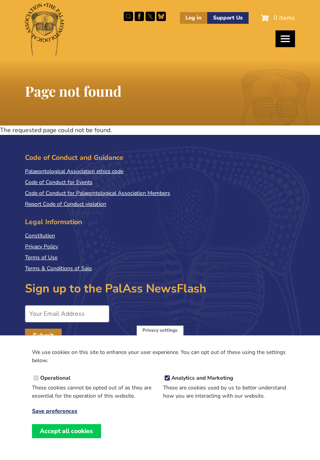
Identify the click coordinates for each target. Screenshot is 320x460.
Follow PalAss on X (150, 16)
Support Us (228, 17)
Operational (55, 378)
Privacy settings (160, 330)
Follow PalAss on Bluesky (161, 16)
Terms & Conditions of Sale (58, 268)
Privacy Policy (41, 246)
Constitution (40, 235)
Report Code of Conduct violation (65, 204)
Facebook (139, 16)
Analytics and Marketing (202, 378)
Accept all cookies (66, 431)
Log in (193, 17)
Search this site (128, 16)
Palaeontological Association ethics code (74, 171)
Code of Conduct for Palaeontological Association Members (97, 193)
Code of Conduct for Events (58, 182)
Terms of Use (41, 257)
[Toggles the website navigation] (285, 38)
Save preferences (54, 411)
